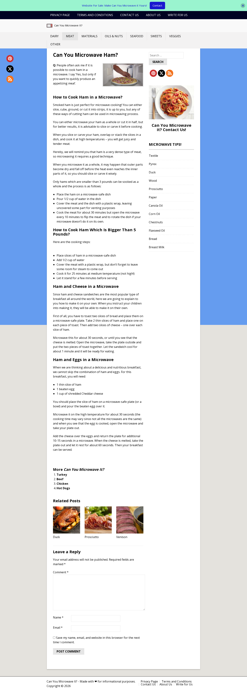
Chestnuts (156, 222)
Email (58, 628)
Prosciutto (92, 537)
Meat (70, 36)
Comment (61, 572)
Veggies (175, 36)
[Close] (243, 5)
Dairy (54, 36)
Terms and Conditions (95, 15)
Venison (121, 537)
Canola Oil (156, 206)
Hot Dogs (63, 488)
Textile (153, 156)
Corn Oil (154, 214)
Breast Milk (156, 247)
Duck (56, 537)
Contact (157, 5)
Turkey (62, 475)
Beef (60, 479)
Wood (153, 181)
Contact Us (129, 15)
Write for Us (178, 15)
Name (58, 617)
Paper (153, 197)
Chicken (62, 484)
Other (55, 44)
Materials (89, 36)
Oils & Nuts (114, 36)
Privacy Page (60, 15)
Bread (153, 239)
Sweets (156, 36)
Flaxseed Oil (157, 231)
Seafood (136, 36)
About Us (153, 15)
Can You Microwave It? (68, 25)
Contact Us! (174, 129)
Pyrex (152, 164)
